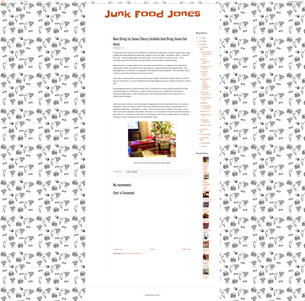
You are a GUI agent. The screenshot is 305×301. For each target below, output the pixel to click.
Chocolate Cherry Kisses (204, 74)
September (205, 138)
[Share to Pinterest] (136, 171)
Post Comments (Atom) (132, 253)
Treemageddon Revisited (205, 107)
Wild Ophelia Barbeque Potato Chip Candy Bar (207, 186)
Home (152, 249)
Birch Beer (207, 241)
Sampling (203, 103)
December (204, 47)
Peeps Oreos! (205, 277)
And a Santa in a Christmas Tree (205, 54)
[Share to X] (131, 171)
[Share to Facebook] (134, 171)
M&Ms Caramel (206, 210)
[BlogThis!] (129, 171)
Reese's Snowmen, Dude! (205, 61)
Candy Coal (204, 111)
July (202, 146)
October (204, 134)
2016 (201, 41)
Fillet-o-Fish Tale (206, 221)
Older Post (186, 249)
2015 (201, 44)
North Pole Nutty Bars (205, 93)
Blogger (157, 295)
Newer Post (118, 249)
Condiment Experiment (205, 121)
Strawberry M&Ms (207, 231)
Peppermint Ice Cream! (205, 67)
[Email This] (127, 171)
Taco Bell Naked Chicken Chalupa (206, 264)
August (203, 143)
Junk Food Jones (153, 14)
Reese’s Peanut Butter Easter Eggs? (206, 168)
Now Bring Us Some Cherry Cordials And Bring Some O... (205, 84)
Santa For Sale (205, 125)
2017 (201, 38)
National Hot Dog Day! (206, 251)
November (204, 129)
